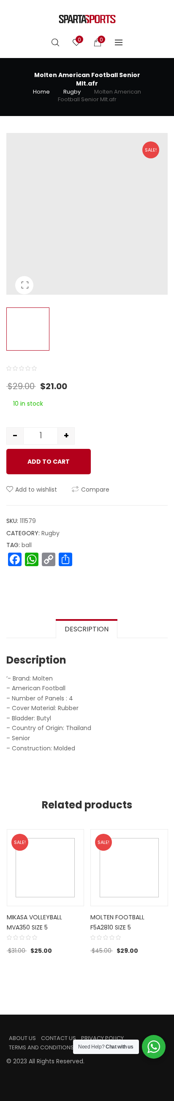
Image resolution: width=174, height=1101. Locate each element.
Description (87, 629)
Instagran (22, 1072)
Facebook (8, 1072)
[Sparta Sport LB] (87, 19)
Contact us (58, 1038)
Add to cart (48, 461)
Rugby (72, 92)
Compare (95, 489)
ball (27, 545)
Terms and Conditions (41, 1047)
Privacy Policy (102, 1038)
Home (41, 92)
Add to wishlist (36, 489)
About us (22, 1038)
